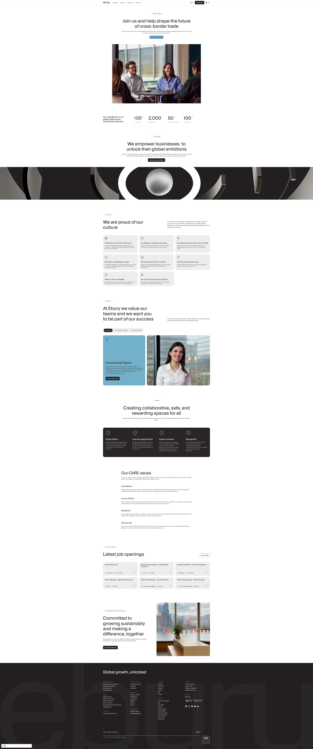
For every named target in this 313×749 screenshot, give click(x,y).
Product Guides (162, 709)
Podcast (160, 707)
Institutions (133, 688)
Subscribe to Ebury (163, 713)
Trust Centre (161, 719)
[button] (115, 2)
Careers (160, 690)
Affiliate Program (134, 711)
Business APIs (188, 686)
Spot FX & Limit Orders (109, 698)
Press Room (161, 686)
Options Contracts (107, 702)
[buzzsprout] (198, 706)
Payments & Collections (109, 686)
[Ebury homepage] (106, 2)
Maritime (132, 700)
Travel (132, 702)
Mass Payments (107, 688)
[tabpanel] (156, 360)
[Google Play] (198, 701)
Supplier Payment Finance (110, 713)
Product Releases (162, 715)
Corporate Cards (107, 690)
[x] (192, 706)
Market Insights (162, 711)
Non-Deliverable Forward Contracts (112, 705)
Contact (160, 694)
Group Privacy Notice (112, 732)
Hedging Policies (107, 707)
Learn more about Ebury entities (117, 737)
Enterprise (133, 686)
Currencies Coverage (163, 700)
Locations (160, 688)
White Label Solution (135, 713)
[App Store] (189, 701)
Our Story (160, 684)
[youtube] (195, 706)
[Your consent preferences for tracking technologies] (2, 746)
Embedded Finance (190, 690)
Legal (104, 732)
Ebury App (187, 696)
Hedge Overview (107, 696)
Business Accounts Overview (110, 684)
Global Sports (133, 696)
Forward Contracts (108, 700)
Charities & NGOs (134, 694)
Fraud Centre (161, 717)
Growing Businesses (135, 684)
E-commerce (133, 698)
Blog (159, 702)
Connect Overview (190, 684)
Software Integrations (190, 688)
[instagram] (189, 706)
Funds (132, 705)
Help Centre (161, 705)
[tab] (108, 330)
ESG (159, 692)
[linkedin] (186, 706)
